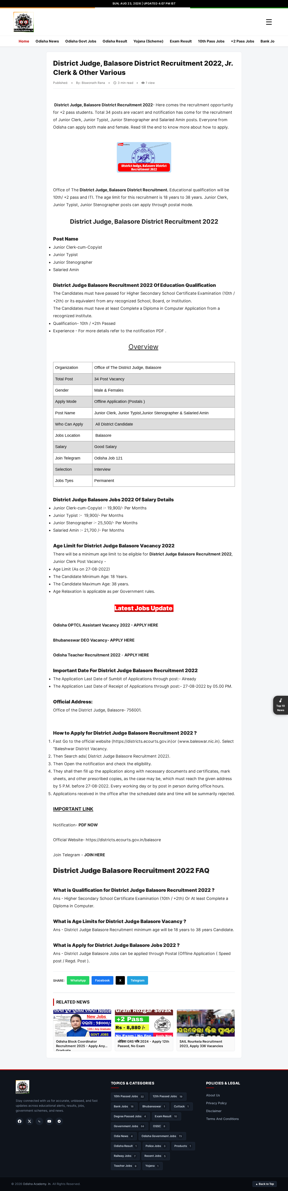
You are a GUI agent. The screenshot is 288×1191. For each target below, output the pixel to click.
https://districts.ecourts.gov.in (142, 741)
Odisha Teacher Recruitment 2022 (86, 655)
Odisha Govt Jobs (80, 41)
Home (24, 41)
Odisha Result (115, 41)
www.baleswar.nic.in (198, 741)
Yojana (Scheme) (148, 41)
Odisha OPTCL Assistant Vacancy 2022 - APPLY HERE (105, 625)
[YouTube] (49, 1121)
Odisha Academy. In (37, 1184)
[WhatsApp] (39, 1121)
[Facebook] (19, 1121)
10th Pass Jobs (211, 41)
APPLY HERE (136, 655)
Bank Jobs (270, 41)
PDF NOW (88, 825)
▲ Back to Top (264, 1184)
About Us (213, 1095)
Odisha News (47, 41)
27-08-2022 (97, 569)
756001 (133, 710)
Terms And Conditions (222, 1119)
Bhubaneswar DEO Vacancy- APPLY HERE (94, 640)
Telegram (137, 980)
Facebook (102, 980)
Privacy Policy (216, 1103)
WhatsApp (78, 980)
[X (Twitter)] (29, 1121)
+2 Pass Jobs (242, 41)
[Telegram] (59, 1121)
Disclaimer (213, 1111)
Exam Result (181, 41)
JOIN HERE (94, 854)
